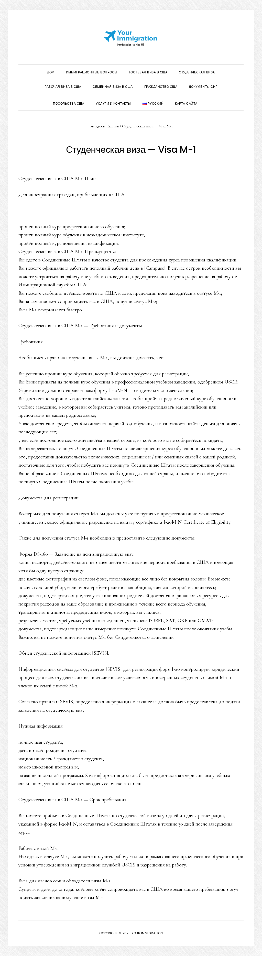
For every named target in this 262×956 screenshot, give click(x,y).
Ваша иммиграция (131, 38)
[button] (209, 99)
